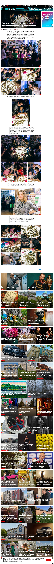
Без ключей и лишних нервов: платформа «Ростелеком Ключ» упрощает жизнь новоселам (40, 496)
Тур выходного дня (40, 307)
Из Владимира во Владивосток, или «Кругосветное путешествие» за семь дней (9, 442)
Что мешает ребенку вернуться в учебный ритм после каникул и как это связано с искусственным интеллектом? (14, 532)
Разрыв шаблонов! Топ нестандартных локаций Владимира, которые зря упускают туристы (44, 550)
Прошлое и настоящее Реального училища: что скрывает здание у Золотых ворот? (40, 353)
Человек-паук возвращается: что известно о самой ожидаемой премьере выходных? (14, 425)
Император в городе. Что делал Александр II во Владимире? (40, 281)
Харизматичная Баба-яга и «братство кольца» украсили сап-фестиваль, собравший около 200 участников (27, 550)
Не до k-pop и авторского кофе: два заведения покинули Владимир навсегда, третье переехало (27, 478)
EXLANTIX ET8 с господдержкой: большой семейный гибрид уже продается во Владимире (40, 532)
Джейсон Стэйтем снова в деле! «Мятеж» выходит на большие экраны (14, 281)
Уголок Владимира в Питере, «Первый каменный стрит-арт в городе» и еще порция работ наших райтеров (14, 389)
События (19, 5)
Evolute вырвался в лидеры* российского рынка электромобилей (14, 353)
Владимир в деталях (22, 307)
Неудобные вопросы (40, 378)
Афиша (35, 5)
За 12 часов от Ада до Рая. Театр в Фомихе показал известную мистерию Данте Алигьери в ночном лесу (44, 478)
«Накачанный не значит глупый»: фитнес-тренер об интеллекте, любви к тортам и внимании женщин (44, 371)
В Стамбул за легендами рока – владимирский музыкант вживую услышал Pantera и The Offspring (9, 514)
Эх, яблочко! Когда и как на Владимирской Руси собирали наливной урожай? (44, 442)
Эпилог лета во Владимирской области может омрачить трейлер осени (9, 550)
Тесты (29, 289)
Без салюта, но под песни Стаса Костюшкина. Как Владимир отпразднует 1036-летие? (27, 442)
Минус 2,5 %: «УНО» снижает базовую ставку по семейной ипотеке (14, 496)
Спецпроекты (30, 5)
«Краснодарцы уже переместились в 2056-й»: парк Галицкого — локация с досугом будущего (44, 299)
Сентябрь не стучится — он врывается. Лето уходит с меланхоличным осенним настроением (40, 389)
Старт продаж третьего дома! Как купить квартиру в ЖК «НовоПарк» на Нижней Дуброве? (9, 371)
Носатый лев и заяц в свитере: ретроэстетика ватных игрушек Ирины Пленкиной (14, 317)
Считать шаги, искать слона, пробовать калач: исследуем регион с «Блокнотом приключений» (9, 299)
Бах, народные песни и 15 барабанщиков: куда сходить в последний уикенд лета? (44, 407)
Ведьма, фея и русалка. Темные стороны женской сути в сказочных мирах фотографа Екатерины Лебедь (40, 425)
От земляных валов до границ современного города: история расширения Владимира (27, 299)
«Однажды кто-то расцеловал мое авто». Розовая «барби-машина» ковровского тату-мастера (9, 478)
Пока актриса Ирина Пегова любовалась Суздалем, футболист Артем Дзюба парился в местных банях (44, 514)
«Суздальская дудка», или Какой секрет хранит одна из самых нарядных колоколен (27, 407)
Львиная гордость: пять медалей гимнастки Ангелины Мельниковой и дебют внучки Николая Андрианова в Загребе (40, 460)
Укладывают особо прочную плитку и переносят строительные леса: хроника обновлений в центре (27, 371)
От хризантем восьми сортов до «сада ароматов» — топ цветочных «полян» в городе (9, 335)
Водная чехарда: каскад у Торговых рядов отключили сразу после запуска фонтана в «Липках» (14, 460)
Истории (24, 5)
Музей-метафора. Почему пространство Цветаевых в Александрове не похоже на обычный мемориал (40, 317)
